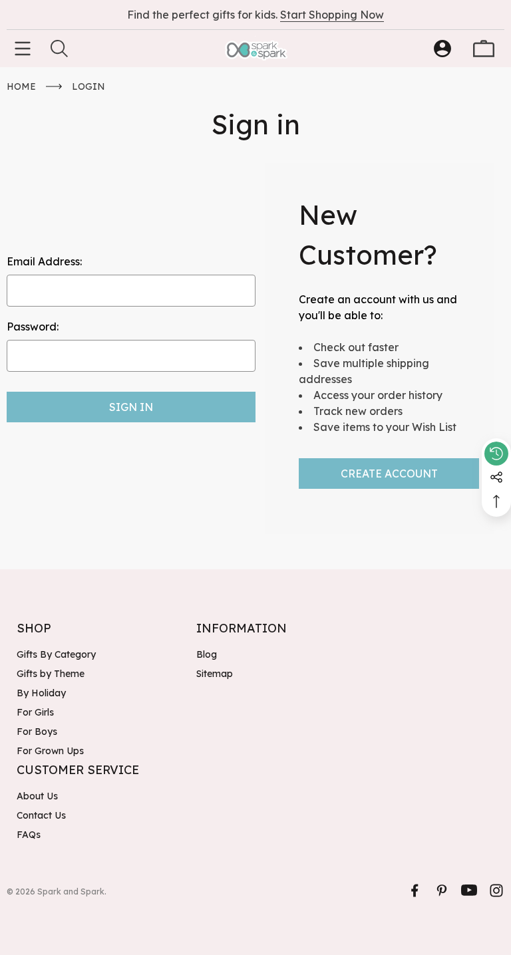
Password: (33, 326)
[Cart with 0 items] (483, 48)
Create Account (389, 473)
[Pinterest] (442, 890)
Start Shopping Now (332, 14)
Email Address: (44, 261)
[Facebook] (415, 890)
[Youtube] (469, 890)
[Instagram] (496, 890)
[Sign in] (442, 48)
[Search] (59, 48)
